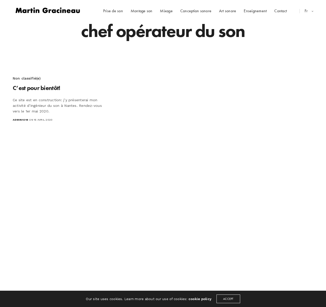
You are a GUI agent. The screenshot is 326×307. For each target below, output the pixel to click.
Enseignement (255, 11)
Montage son (142, 11)
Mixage (166, 11)
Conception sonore (195, 11)
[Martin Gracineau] (48, 11)
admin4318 (20, 119)
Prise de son (113, 11)
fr (307, 11)
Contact (280, 11)
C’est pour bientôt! (36, 88)
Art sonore (227, 11)
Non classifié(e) (26, 78)
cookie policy (199, 299)
